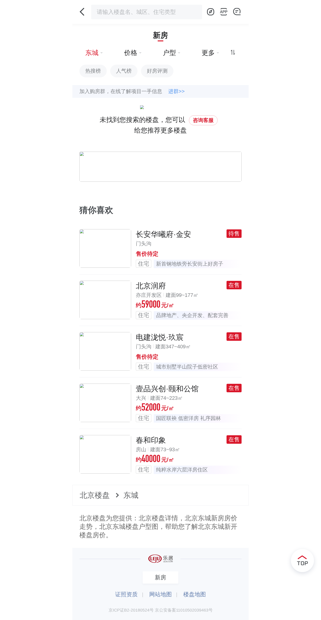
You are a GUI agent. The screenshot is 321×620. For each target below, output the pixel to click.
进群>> (176, 91)
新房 (160, 35)
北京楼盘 (95, 495)
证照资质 (126, 594)
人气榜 (124, 71)
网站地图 (160, 594)
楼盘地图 (194, 594)
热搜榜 (93, 71)
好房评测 (157, 71)
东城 (130, 495)
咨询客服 (203, 120)
